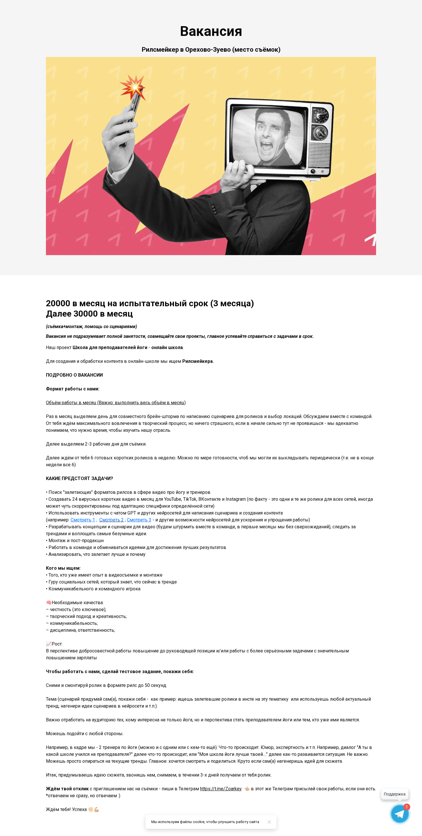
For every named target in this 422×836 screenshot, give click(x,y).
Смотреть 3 (139, 520)
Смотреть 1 (83, 520)
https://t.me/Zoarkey (221, 788)
